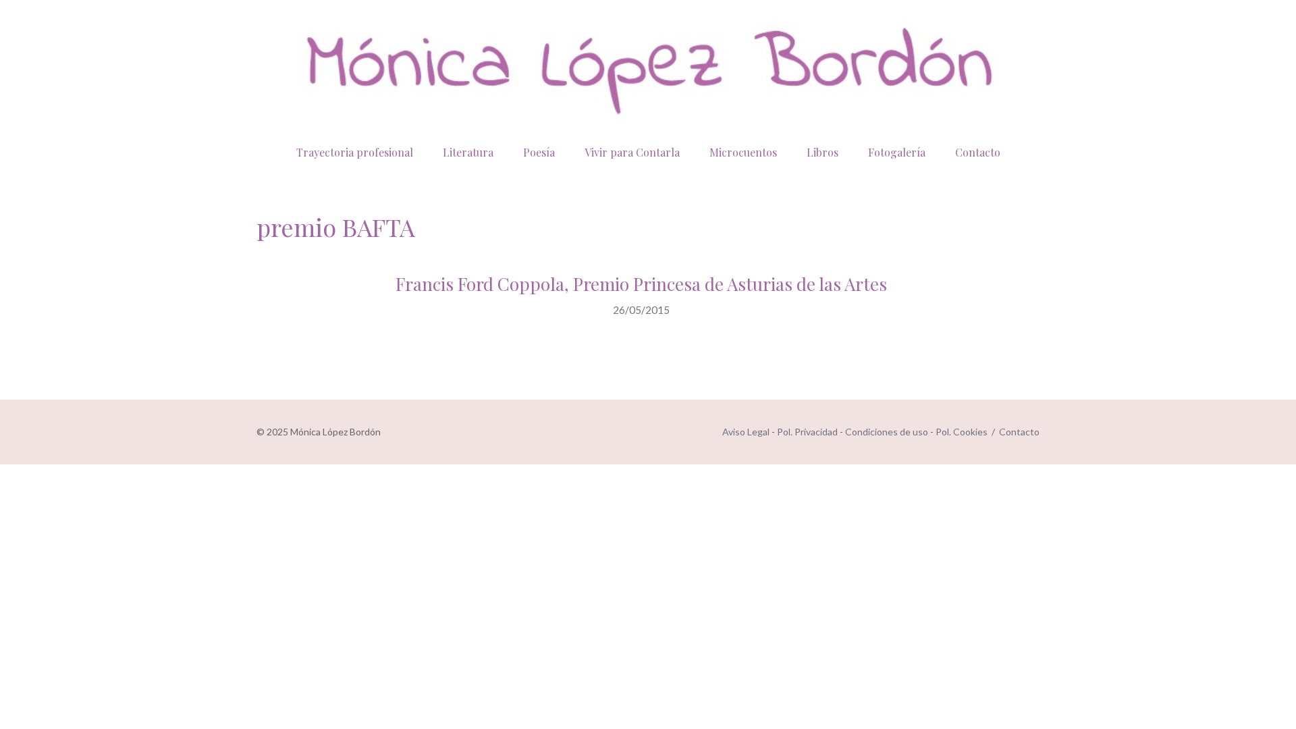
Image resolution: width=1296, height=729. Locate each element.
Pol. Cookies (962, 431)
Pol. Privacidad (807, 431)
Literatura (468, 152)
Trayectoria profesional (354, 152)
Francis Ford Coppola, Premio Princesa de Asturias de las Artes (641, 284)
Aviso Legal (746, 431)
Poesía (539, 152)
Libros (822, 152)
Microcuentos (743, 152)
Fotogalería (896, 152)
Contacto (977, 152)
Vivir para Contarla (632, 152)
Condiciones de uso (886, 431)
